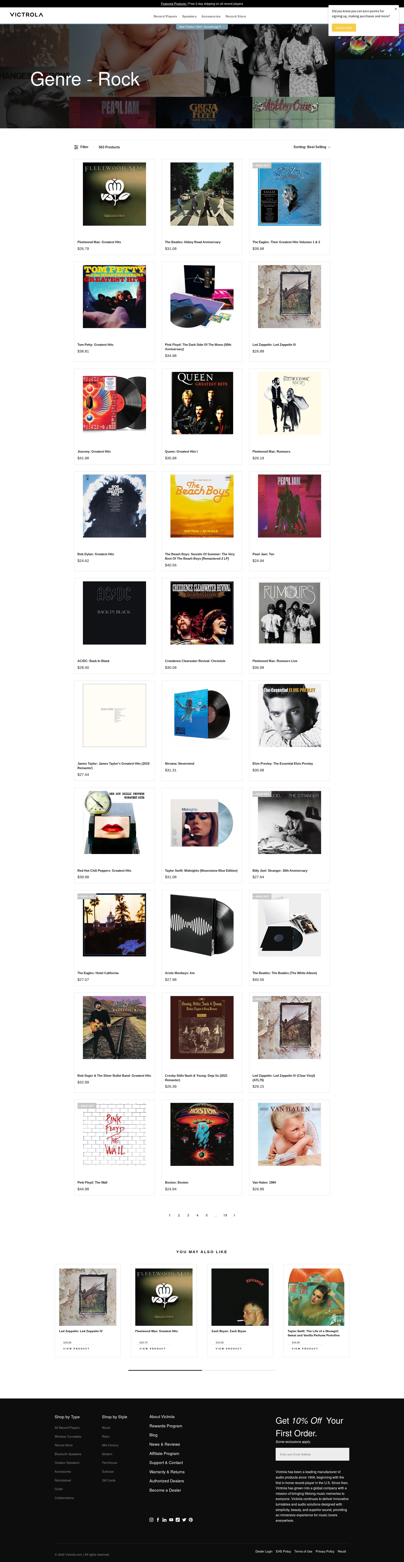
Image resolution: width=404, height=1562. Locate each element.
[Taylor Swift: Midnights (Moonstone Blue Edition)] (201, 822)
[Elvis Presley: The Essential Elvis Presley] (289, 715)
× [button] (396, 8)
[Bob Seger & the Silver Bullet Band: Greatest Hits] (114, 1027)
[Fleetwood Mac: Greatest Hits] (114, 193)
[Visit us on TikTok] (178, 1520)
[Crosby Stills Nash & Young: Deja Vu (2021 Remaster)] (201, 1027)
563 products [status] (109, 147)
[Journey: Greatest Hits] (114, 403)
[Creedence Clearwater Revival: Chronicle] (201, 612)
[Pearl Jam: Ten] (289, 506)
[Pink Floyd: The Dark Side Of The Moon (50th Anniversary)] (201, 296)
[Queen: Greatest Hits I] (201, 403)
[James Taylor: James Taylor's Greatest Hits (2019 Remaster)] (114, 715)
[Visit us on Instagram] (151, 1520)
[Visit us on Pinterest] (191, 1520)
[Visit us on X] (184, 1520)
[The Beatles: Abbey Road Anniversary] (201, 193)
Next (202, 1360)
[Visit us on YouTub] (171, 1520)
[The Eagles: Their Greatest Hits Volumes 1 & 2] (289, 193)
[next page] (234, 1215)
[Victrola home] (26, 15)
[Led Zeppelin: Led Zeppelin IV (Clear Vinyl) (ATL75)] (289, 1027)
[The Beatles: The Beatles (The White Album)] (289, 924)
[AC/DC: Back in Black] (114, 612)
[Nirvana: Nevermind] (201, 715)
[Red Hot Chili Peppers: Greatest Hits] (114, 822)
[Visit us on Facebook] (158, 1520)
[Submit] (345, 1453)
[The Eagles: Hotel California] (114, 924)
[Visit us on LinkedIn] (164, 1520)
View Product (76, 1348)
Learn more (344, 27)
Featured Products (174, 3)
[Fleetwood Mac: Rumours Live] (289, 612)
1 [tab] (165, 1370)
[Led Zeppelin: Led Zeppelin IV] (289, 296)
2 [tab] (239, 1370)
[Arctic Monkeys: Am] (201, 924)
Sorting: (310, 147)
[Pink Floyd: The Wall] (114, 1134)
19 (225, 1215)
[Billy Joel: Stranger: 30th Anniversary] (289, 822)
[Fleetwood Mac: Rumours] (289, 403)
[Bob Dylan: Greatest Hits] (114, 506)
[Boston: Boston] (201, 1134)
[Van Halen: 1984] (289, 1134)
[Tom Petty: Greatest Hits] (114, 296)
